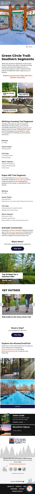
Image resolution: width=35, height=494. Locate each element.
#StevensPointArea (8, 351)
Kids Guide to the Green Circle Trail (16, 317)
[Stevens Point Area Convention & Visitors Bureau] (5, 3)
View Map (17, 335)
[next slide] (33, 304)
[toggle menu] (31, 3)
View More (17, 248)
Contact (19, 486)
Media (25, 486)
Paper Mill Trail (25, 75)
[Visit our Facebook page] (11, 469)
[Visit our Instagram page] (15, 469)
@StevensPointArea (9, 349)
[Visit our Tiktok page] (24, 469)
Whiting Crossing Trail (11, 75)
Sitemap (21, 489)
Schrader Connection (17, 77)
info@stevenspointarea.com (17, 464)
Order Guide (18, 422)
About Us (10, 486)
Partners (14, 489)
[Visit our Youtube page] (19, 469)
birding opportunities (20, 178)
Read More (6, 282)
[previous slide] (2, 304)
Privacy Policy (17, 491)
